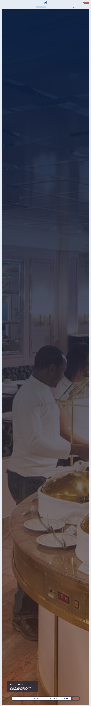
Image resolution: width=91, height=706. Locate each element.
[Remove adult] (59, 698)
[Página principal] (45, 2)
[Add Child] (67, 698)
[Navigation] (2, 2)
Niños (65, 698)
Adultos (54, 698)
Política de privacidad (37, 704)
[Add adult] (56, 698)
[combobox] (22, 698)
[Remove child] (69, 698)
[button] (79, 704)
